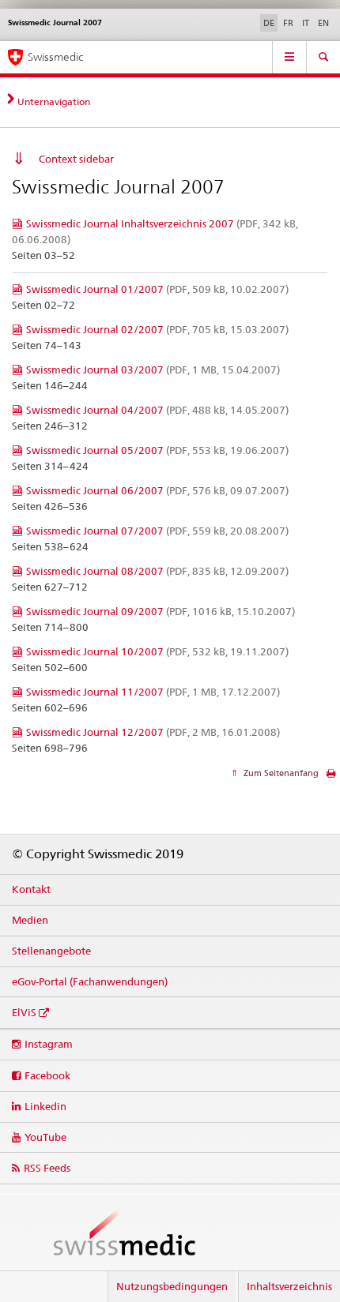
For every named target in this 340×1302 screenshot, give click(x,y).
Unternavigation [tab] (53, 101)
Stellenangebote (51, 950)
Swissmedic (55, 56)
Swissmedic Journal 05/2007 (157, 450)
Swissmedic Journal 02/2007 (157, 329)
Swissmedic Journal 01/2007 (157, 289)
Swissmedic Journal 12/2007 (153, 732)
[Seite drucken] (331, 777)
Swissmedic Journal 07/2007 (157, 530)
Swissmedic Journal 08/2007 (157, 571)
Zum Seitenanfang (280, 773)
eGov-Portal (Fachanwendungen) (90, 981)
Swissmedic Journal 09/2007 (160, 611)
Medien (30, 920)
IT (305, 22)
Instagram (49, 1043)
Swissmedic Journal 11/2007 (153, 691)
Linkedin (45, 1106)
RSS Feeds (47, 1167)
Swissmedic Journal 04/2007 (157, 409)
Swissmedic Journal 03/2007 (153, 369)
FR (288, 22)
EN (323, 22)
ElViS (24, 1012)
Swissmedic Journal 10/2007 (157, 651)
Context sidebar (76, 158)
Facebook (47, 1075)
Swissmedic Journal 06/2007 (157, 490)
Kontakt (31, 889)
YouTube (45, 1137)
